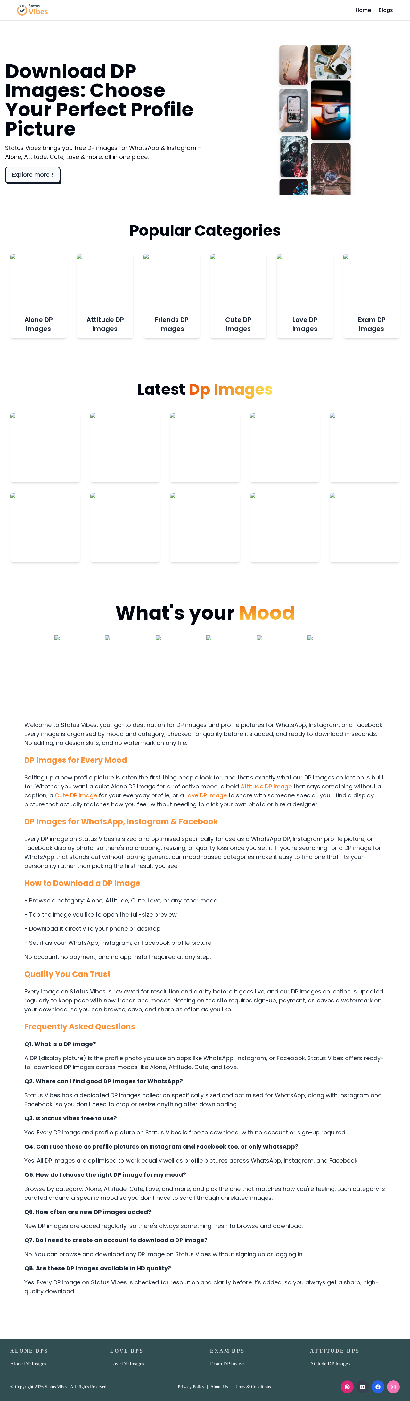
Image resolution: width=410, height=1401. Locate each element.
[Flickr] (362, 1386)
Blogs (386, 10)
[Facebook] (378, 1386)
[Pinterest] (347, 1386)
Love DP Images (127, 1363)
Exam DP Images (227, 1363)
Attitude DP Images (330, 1363)
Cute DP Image (76, 795)
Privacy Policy (191, 1386)
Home (363, 10)
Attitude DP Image (266, 786)
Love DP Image (206, 795)
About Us (219, 1386)
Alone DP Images (28, 1363)
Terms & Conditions (252, 1386)
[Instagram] (393, 1386)
